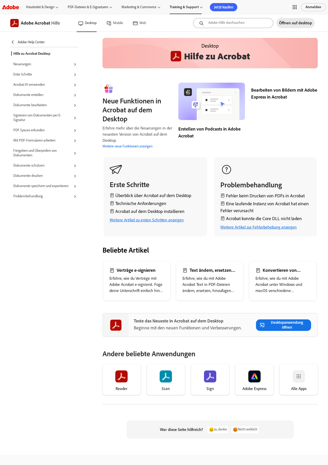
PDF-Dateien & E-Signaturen (88, 7)
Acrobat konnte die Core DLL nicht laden (264, 218)
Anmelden (313, 7)
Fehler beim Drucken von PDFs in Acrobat (265, 196)
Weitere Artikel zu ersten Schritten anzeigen (147, 220)
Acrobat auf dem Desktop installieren (149, 211)
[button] (295, 7)
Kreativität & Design (40, 7)
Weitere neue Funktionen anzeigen (127, 146)
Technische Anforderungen (140, 203)
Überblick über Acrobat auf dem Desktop (153, 195)
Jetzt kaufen (223, 7)
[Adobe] (10, 7)
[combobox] (233, 23)
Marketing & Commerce (138, 7)
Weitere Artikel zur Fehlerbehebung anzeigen (258, 227)
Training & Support (184, 7)
